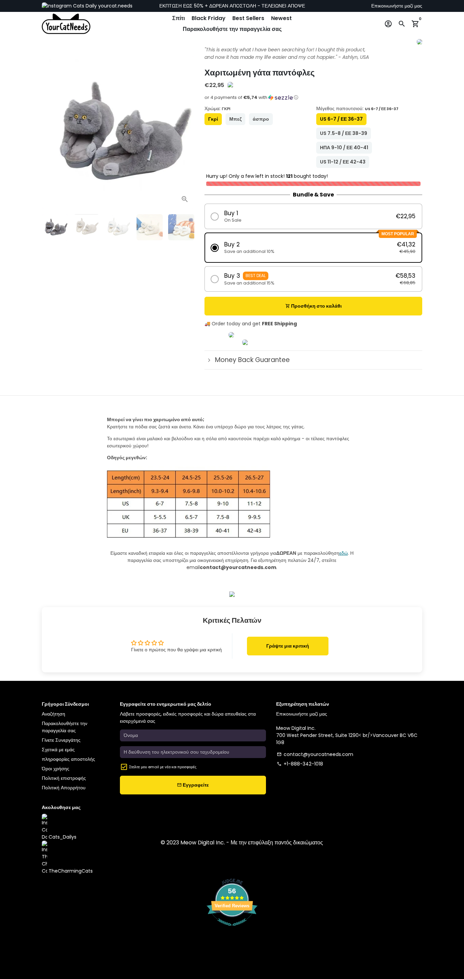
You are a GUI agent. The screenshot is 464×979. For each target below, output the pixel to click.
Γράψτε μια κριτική (287, 645)
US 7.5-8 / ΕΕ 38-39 (343, 133)
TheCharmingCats (70, 871)
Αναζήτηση (53, 713)
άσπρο (261, 119)
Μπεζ (235, 119)
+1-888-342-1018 (300, 763)
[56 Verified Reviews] (232, 929)
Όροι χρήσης (55, 768)
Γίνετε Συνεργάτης (61, 740)
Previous (50, 132)
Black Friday (209, 18)
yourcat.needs (114, 5)
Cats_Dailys (61, 837)
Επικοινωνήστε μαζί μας (396, 5)
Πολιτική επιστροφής (64, 778)
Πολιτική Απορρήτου (64, 787)
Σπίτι (178, 18)
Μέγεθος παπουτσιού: (357, 108)
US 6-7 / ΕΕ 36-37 (341, 119)
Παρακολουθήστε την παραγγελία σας (232, 29)
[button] (313, 99)
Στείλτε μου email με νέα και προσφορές (162, 767)
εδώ (343, 553)
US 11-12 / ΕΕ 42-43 (342, 161)
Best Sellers (248, 18)
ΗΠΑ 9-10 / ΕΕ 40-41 (344, 147)
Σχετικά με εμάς (58, 749)
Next (186, 132)
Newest (281, 18)
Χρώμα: (217, 108)
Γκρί (213, 119)
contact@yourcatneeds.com (315, 754)
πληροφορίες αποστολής (68, 759)
